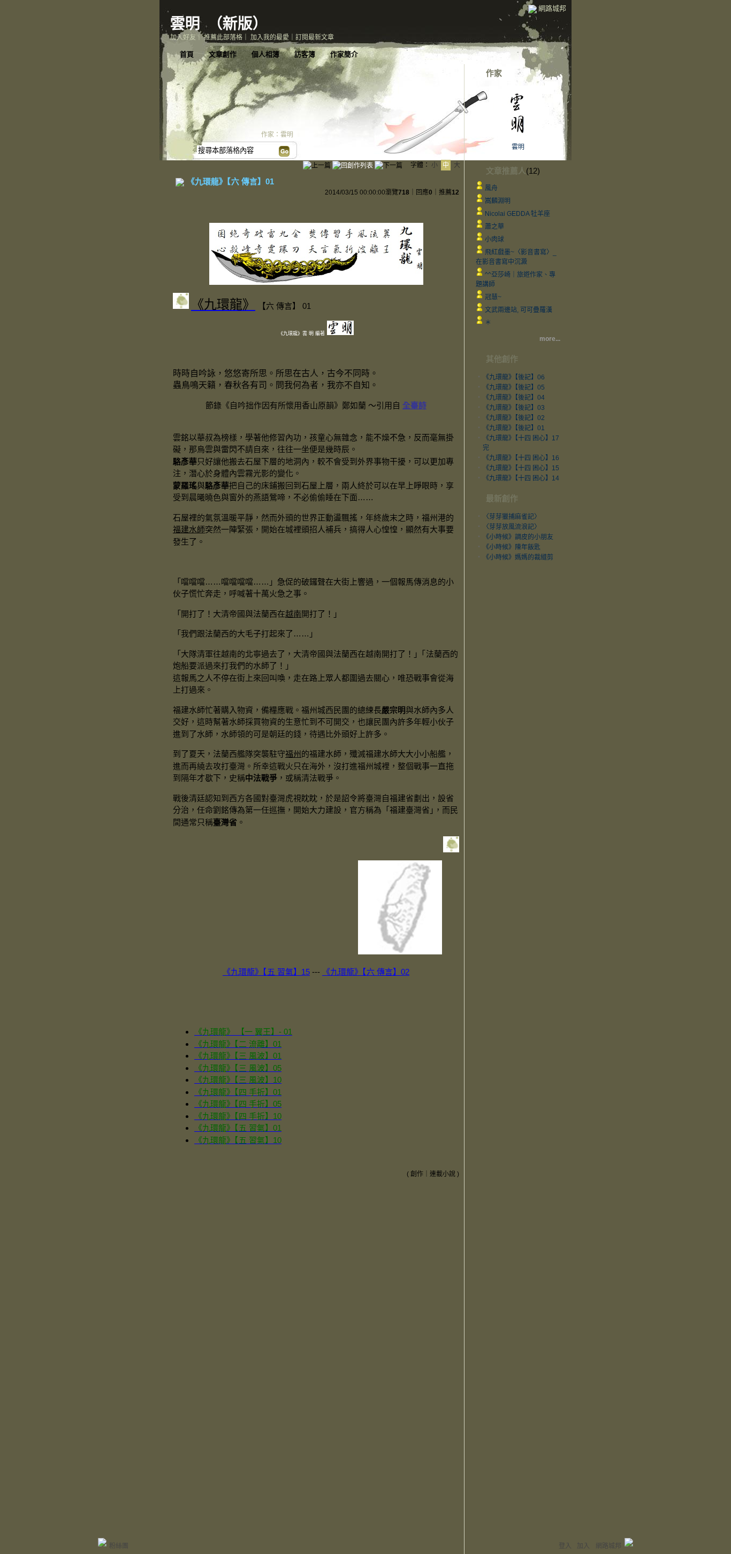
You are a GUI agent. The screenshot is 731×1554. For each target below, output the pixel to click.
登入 (565, 1546)
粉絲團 (118, 1546)
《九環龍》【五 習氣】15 (266, 971)
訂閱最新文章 (314, 37)
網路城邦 (552, 8)
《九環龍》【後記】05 (514, 387)
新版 (238, 23)
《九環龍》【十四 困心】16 (521, 458)
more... (549, 339)
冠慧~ (493, 297)
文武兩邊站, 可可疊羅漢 (518, 310)
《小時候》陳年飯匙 (511, 547)
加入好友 (183, 37)
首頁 (187, 54)
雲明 (185, 23)
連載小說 (442, 1174)
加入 (583, 1546)
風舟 (491, 188)
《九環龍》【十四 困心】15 (521, 468)
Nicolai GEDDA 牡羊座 (517, 213)
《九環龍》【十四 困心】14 (521, 478)
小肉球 (494, 239)
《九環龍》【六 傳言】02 (365, 971)
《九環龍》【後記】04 (514, 397)
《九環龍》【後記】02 (514, 418)
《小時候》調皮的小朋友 (518, 537)
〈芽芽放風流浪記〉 (511, 527)
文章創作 (223, 54)
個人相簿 (265, 54)
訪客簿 (304, 54)
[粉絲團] (102, 1542)
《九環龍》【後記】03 (514, 407)
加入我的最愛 (269, 37)
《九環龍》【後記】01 (514, 428)
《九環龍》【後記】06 (514, 377)
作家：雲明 (277, 134)
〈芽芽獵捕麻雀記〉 (511, 516)
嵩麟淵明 (498, 201)
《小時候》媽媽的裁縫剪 (518, 557)
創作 (416, 1174)
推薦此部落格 (223, 37)
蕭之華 (494, 226)
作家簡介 (344, 54)
